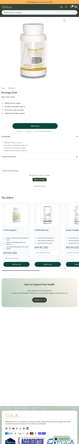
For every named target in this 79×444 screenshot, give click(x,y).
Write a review (39, 180)
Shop (2, 88)
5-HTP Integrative (10, 230)
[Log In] (66, 7)
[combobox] (39, 12)
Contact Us (38, 300)
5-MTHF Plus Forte (42, 230)
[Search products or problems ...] (75, 12)
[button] (64, 20)
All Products (11, 88)
